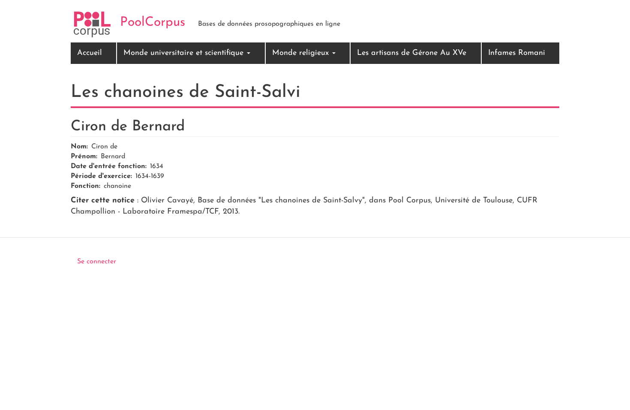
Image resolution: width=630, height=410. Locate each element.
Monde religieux (301, 53)
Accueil (89, 53)
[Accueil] (92, 24)
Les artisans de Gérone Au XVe (411, 53)
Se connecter (96, 261)
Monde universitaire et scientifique (184, 53)
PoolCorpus (152, 22)
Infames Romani (516, 53)
